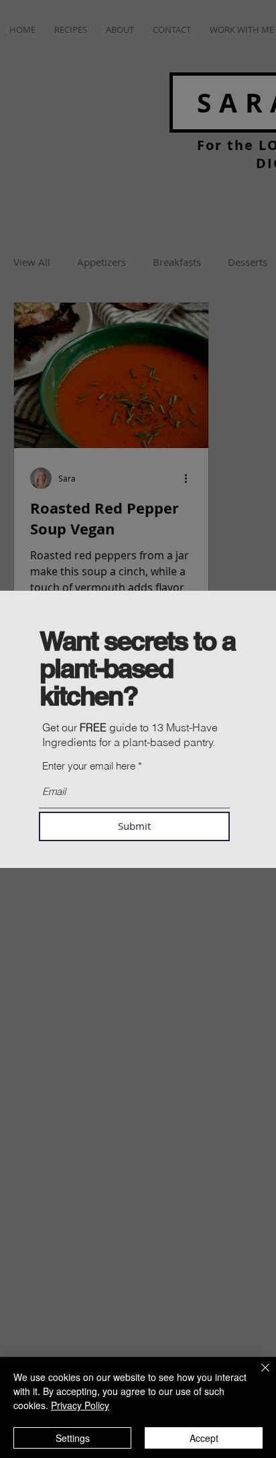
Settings (73, 1438)
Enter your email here (88, 766)
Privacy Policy (80, 1405)
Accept (204, 1438)
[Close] (257, 1376)
